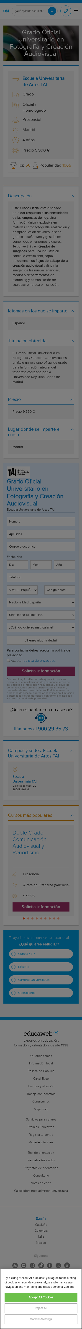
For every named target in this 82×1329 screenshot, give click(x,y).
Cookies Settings (41, 1319)
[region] (41, 1299)
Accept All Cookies (41, 1297)
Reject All (41, 1308)
